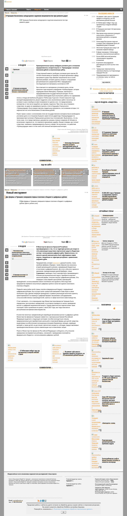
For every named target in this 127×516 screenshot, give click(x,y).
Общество (37, 9)
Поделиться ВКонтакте (6, 68)
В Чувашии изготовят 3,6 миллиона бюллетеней (20, 275)
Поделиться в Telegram (6, 93)
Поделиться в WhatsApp (6, 85)
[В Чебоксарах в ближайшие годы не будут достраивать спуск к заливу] (96, 338)
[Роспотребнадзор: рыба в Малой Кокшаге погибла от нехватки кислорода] (96, 477)
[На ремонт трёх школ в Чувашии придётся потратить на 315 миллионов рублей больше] (56, 353)
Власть (29, 9)
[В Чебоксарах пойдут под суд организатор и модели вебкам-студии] (12, 352)
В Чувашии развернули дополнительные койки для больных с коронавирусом (20, 90)
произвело (56, 263)
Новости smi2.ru (106, 98)
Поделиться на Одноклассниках (6, 81)
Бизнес (46, 9)
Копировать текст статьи (6, 97)
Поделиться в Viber (6, 89)
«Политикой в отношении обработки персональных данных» (72, 509)
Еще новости (106, 82)
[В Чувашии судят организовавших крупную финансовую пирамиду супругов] (96, 440)
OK (63, 512)
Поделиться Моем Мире (6, 75)
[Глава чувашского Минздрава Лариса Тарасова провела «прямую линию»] (96, 459)
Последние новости (106, 13)
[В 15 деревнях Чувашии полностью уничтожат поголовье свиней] (96, 151)
